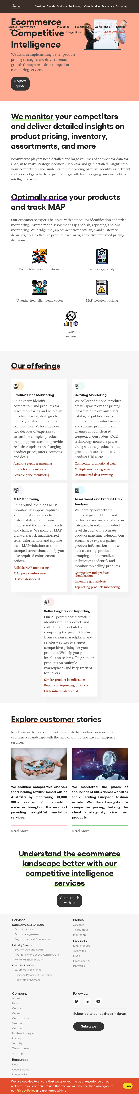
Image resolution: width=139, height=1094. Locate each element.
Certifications (20, 1018)
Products (62, 6)
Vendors (17, 1023)
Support (92, 32)
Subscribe (88, 1026)
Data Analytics (24, 929)
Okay (127, 1085)
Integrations (73, 32)
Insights (120, 26)
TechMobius (80, 929)
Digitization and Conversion (32, 939)
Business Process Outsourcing (33, 974)
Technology (76, 6)
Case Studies (92, 6)
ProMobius (79, 934)
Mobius (13, 26)
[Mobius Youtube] (98, 1000)
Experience (82, 26)
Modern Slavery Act (24, 1033)
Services (40, 6)
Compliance (102, 26)
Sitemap (17, 1053)
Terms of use (20, 1048)
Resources (108, 6)
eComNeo (79, 950)
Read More (19, 831)
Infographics (20, 1074)
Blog (15, 1064)
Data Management (27, 934)
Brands (51, 6)
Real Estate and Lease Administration (38, 954)
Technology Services (28, 979)
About (16, 998)
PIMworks (79, 965)
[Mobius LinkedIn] (87, 1000)
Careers (17, 1013)
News (15, 1003)
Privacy (16, 1038)
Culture (16, 1008)
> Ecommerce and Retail (21, 28)
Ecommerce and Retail (29, 949)
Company (121, 6)
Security (17, 1043)
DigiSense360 (81, 945)
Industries (63, 26)
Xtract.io (78, 924)
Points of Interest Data (29, 959)
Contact (17, 1028)
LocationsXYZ (82, 960)
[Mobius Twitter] (76, 1000)
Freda (76, 955)
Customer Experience (28, 969)
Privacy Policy (25, 1090)
